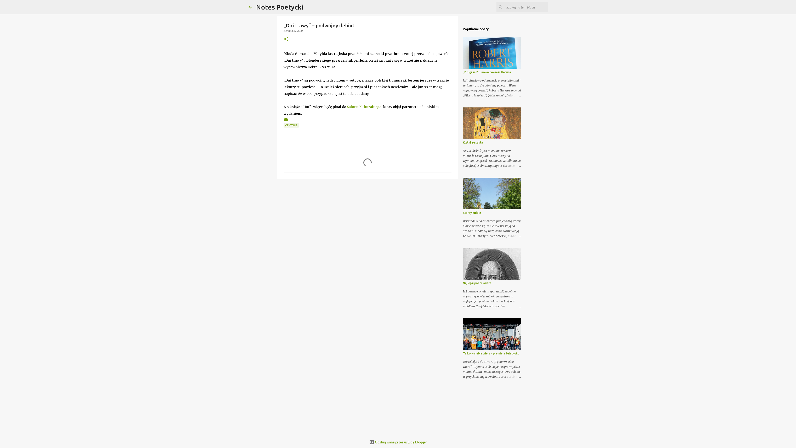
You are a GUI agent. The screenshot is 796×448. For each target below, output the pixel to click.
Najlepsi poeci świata (477, 283)
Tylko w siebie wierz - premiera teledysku (491, 353)
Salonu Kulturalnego (364, 107)
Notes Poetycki (279, 7)
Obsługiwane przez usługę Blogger (400, 442)
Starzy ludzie (472, 212)
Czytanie (291, 125)
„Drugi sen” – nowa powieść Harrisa (487, 72)
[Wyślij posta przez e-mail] (286, 120)
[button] (286, 39)
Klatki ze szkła (473, 142)
